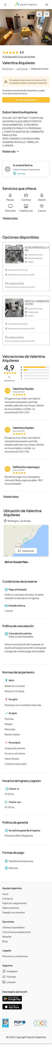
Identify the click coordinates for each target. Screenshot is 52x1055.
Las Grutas (22, 68)
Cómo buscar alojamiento (16, 932)
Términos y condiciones (15, 956)
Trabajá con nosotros (13, 912)
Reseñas (7, 936)
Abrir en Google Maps (16, 561)
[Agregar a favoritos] (46, 14)
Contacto (7, 898)
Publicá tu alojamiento (14, 903)
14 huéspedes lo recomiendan (18, 56)
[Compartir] (39, 14)
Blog (5, 941)
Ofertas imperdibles (13, 927)
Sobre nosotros (10, 907)
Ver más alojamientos (26, 99)
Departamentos (39, 68)
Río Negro (7, 68)
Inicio (5, 893)
